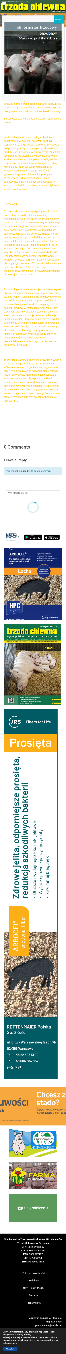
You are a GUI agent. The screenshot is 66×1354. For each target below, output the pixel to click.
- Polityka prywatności (33, 1273)
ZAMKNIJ (59, 19)
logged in (25, 470)
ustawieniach (9, 1343)
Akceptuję (10, 1349)
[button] (33, 584)
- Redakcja (33, 1280)
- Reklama (33, 1295)
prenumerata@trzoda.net (48, 1325)
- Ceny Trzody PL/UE (33, 1287)
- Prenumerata (33, 1302)
